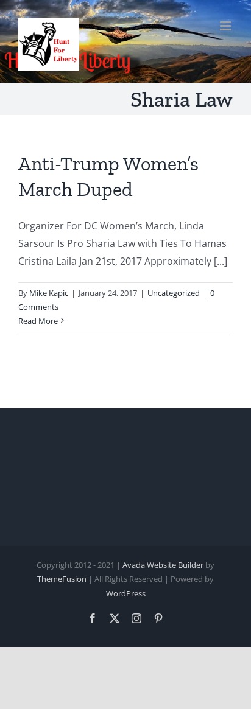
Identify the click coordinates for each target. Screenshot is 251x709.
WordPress (126, 593)
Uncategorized (173, 292)
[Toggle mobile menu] (226, 25)
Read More (38, 320)
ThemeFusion (62, 578)
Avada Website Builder (162, 564)
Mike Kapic (48, 292)
